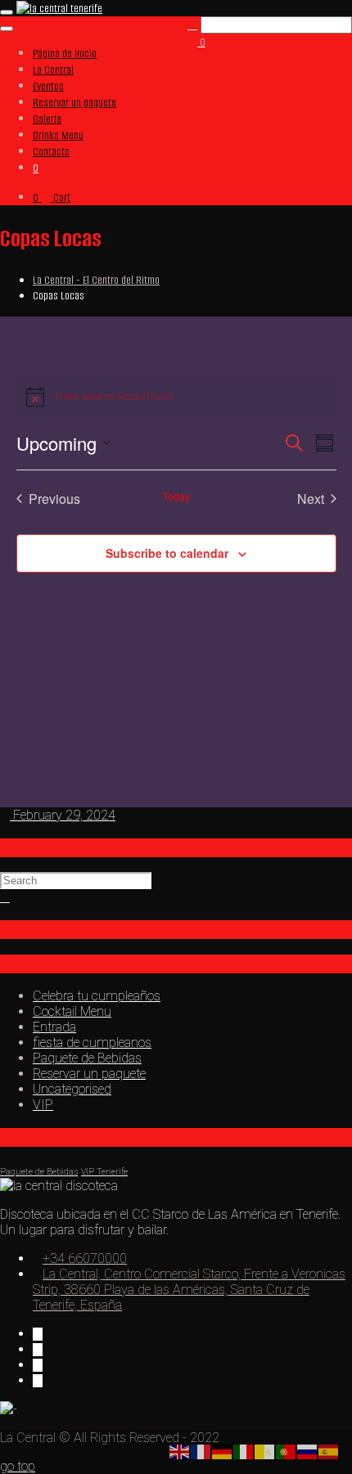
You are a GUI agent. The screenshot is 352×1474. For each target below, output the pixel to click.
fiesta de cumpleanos (92, 1042)
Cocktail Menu (72, 1011)
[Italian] (244, 1450)
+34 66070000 (85, 1258)
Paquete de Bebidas (87, 1058)
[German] (222, 1450)
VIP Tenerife (104, 1171)
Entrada (54, 1027)
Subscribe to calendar (167, 553)
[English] (180, 1450)
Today (176, 496)
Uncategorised (72, 1089)
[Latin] (265, 1450)
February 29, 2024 (62, 815)
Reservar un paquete (89, 1073)
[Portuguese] (286, 1450)
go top (17, 1466)
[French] (201, 1450)
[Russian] (307, 1450)
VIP (43, 1104)
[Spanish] (329, 1450)
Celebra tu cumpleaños (96, 996)
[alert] (176, 396)
